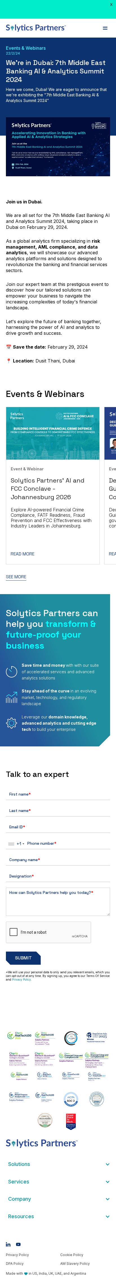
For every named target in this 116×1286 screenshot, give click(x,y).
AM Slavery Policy (75, 1263)
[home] (36, 28)
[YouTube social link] (18, 1244)
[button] (105, 28)
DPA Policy (15, 1263)
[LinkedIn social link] (8, 1244)
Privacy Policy (21, 979)
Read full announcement (72, 14)
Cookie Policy (71, 1255)
